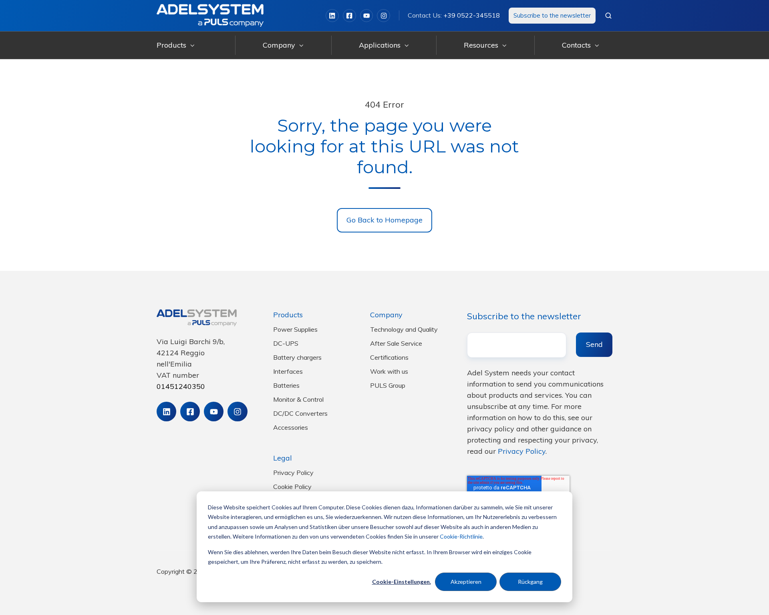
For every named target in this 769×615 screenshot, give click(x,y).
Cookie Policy (292, 487)
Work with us (389, 371)
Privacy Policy (293, 473)
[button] (608, 16)
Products (171, 45)
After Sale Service (396, 343)
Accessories (290, 427)
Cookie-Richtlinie (461, 536)
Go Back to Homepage (384, 219)
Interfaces (288, 371)
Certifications (389, 357)
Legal (282, 458)
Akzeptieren (466, 581)
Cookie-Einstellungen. (401, 581)
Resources (481, 45)
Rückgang (530, 581)
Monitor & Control (298, 399)
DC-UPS (285, 343)
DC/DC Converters (300, 413)
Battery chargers (297, 357)
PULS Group (387, 385)
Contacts (576, 45)
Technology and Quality (404, 329)
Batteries (286, 385)
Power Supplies (295, 329)
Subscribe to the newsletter (552, 15)
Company (279, 45)
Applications (380, 45)
